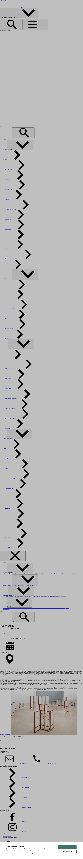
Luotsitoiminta (8, 229)
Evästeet (4, 834)
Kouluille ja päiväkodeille (10, 209)
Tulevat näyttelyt (8, 318)
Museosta (5, 438)
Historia (7, 498)
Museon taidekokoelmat (10, 468)
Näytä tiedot (67, 854)
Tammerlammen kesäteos (10, 418)
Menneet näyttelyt (9, 328)
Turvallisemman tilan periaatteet (11, 258)
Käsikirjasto (7, 508)
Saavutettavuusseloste (7, 836)
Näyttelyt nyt (8, 298)
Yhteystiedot (8, 547)
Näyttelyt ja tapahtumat (7, 278)
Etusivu (4, 139)
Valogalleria (7, 428)
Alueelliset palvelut (9, 488)
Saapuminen (8, 179)
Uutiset (6, 458)
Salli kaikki (67, 847)
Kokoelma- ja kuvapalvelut (11, 478)
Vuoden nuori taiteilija (10, 308)
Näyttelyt (4, 634)
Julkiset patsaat (8, 378)
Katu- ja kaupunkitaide (10, 408)
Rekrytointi (7, 527)
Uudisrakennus (6, 548)
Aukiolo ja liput (8, 169)
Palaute (6, 268)
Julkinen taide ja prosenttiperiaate (12, 368)
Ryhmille (7, 199)
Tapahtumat (7, 338)
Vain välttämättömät (67, 851)
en (2, 18)
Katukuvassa (5, 348)
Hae (1, 28)
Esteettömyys (8, 238)
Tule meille (5, 149)
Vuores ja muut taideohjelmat (11, 398)
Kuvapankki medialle (9, 537)
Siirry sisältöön (3, 0)
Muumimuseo (8, 518)
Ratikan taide (8, 388)
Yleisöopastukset (8, 189)
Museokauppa (8, 219)
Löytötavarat (8, 248)
